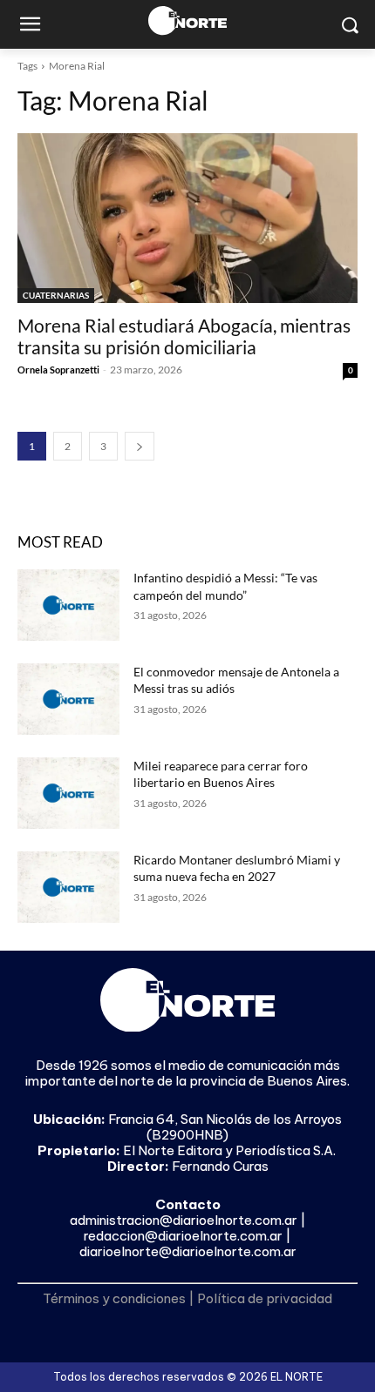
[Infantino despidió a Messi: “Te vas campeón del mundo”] (68, 605)
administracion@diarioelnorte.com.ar (183, 1220)
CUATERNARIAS (56, 295)
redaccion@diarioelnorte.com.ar (183, 1235)
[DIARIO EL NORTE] (187, 20)
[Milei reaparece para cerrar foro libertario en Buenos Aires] (68, 793)
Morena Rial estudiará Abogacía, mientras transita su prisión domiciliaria (184, 336)
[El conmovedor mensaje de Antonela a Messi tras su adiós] (68, 699)
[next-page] (139, 446)
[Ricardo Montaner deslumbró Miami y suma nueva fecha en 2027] (68, 887)
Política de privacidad (264, 1298)
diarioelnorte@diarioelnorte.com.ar (188, 1251)
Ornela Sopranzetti (58, 369)
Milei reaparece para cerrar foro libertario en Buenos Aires (220, 774)
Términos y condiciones (114, 1298)
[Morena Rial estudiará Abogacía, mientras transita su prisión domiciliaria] (187, 218)
